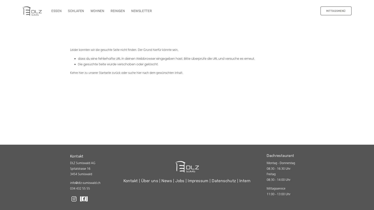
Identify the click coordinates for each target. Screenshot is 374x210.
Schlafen (76, 11)
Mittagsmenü (336, 10)
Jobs (179, 180)
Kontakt (130, 180)
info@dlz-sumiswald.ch (85, 183)
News (166, 180)
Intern (245, 180)
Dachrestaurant (280, 155)
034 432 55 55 (80, 188)
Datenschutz (224, 180)
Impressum (198, 180)
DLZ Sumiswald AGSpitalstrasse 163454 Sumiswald (82, 169)
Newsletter (141, 11)
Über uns (149, 180)
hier (81, 73)
